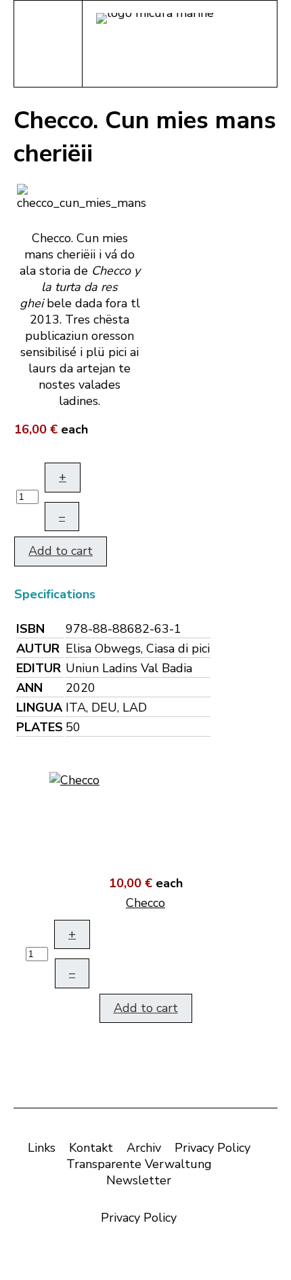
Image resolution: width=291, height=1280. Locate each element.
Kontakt (91, 1148)
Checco (145, 903)
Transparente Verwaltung (139, 1164)
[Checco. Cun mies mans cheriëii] (81, 196)
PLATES (39, 727)
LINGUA (39, 707)
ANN (29, 688)
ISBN (30, 629)
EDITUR (38, 668)
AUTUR (38, 648)
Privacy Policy (212, 1148)
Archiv (144, 1148)
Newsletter (138, 1180)
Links (41, 1148)
